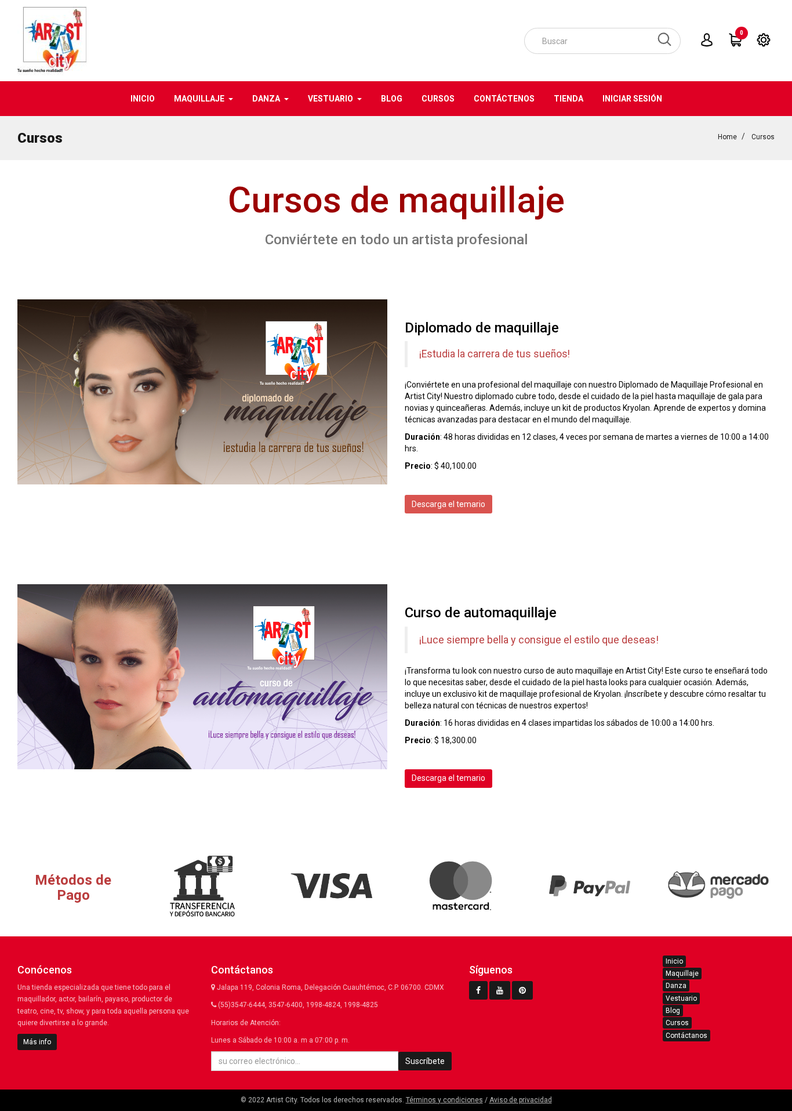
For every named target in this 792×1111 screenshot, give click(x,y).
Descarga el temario (448, 504)
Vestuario (681, 998)
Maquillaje (682, 973)
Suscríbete (425, 1061)
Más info (37, 1042)
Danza (676, 986)
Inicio (674, 961)
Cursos (677, 1023)
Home (727, 137)
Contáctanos (686, 1036)
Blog (673, 1011)
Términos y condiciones (444, 1100)
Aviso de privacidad (520, 1100)
